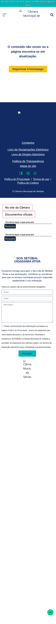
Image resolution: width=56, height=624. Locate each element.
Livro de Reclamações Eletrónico (28, 149)
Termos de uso (41, 179)
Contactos (28, 142)
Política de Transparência (28, 161)
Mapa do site (28, 166)
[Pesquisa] (52, 14)
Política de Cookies (28, 183)
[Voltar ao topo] (50, 612)
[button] (4, 15)
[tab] (17, 207)
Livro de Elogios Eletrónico (28, 154)
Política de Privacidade (18, 330)
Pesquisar (10, 226)
